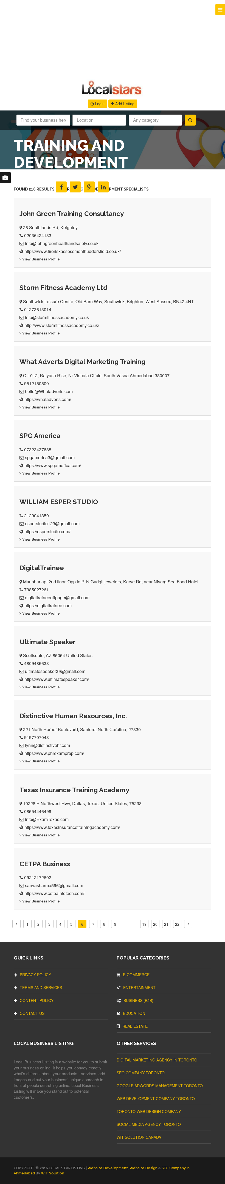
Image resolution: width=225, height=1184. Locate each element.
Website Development (108, 1168)
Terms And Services (41, 987)
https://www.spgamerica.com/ (52, 465)
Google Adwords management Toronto (160, 1085)
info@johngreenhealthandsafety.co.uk (62, 243)
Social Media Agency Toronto (149, 1124)
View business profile (41, 259)
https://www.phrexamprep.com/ (54, 753)
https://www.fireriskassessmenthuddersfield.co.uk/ (72, 251)
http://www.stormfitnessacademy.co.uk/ (61, 325)
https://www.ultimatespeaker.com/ (56, 679)
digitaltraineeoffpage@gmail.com (57, 597)
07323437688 (37, 449)
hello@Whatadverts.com (49, 391)
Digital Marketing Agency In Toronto (157, 1060)
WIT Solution (52, 1173)
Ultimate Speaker (47, 642)
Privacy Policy (35, 974)
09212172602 (37, 877)
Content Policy (37, 1000)
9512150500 (36, 383)
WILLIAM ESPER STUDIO (58, 502)
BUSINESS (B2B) (138, 1000)
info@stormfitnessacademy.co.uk (57, 317)
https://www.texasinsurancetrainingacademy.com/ (72, 827)
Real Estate (135, 1026)
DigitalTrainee (41, 568)
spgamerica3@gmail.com (50, 457)
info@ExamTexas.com (47, 819)
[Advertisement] (112, 38)
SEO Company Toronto (141, 1072)
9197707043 (36, 737)
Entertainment (139, 987)
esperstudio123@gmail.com (52, 523)
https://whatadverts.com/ (47, 399)
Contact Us (32, 1013)
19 (144, 924)
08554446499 (37, 811)
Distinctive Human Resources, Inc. (73, 716)
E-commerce (136, 974)
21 (166, 924)
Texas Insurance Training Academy (74, 790)
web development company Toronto (156, 1098)
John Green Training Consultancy (71, 214)
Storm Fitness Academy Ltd (63, 288)
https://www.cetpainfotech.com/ (54, 893)
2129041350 (36, 515)
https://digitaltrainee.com (48, 605)
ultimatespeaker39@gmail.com (55, 671)
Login (99, 103)
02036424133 (37, 235)
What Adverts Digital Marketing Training (82, 362)
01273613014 (37, 309)
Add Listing (124, 103)
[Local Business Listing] (112, 94)
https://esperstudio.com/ (47, 531)
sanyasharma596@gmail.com (54, 885)
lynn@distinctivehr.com (47, 745)
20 (155, 924)
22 (177, 924)
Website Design (144, 1168)
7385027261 (36, 589)
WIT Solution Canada (139, 1137)
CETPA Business (44, 864)
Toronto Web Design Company (149, 1111)
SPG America (39, 436)
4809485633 (36, 663)
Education (134, 1013)
